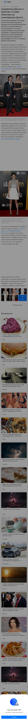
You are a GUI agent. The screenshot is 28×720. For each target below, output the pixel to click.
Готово (14, 717)
